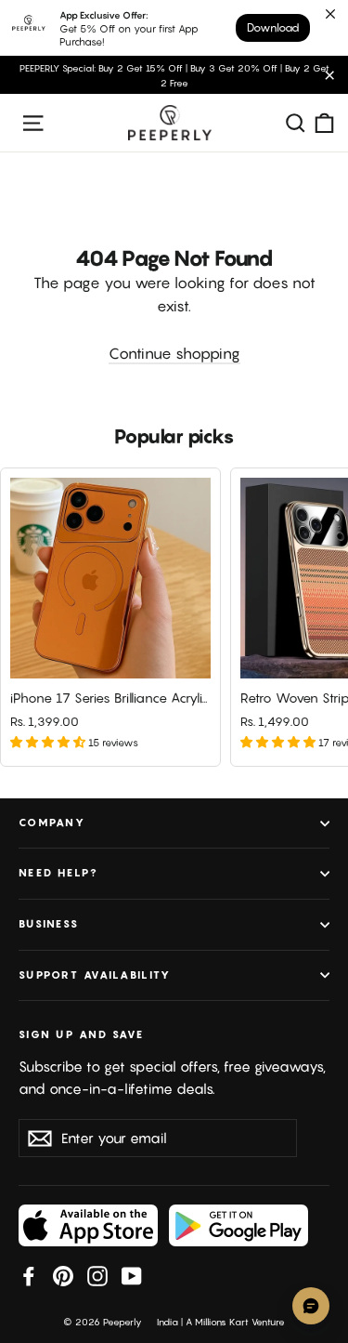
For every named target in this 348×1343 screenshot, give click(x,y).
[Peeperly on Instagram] (97, 1275)
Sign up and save (81, 1034)
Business (49, 923)
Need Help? (59, 872)
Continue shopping (174, 353)
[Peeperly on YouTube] (132, 1275)
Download (273, 27)
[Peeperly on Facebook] (29, 1275)
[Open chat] (310, 1305)
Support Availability (95, 974)
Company (52, 822)
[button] (49, 741)
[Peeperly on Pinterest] (63, 1275)
